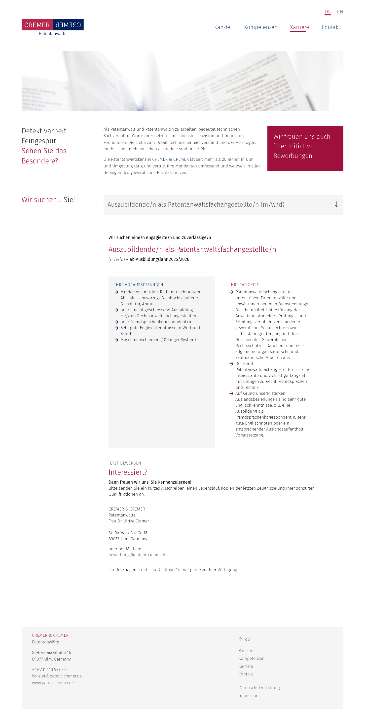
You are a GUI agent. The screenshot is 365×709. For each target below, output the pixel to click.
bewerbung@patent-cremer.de (137, 554)
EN (340, 11)
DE (328, 11)
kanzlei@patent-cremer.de (57, 676)
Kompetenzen (261, 27)
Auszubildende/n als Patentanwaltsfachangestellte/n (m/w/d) (196, 204)
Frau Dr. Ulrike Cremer (168, 569)
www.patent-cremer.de (53, 682)
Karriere (299, 27)
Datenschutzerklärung (259, 687)
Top (246, 639)
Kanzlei (223, 27)
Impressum (249, 695)
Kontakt (331, 27)
